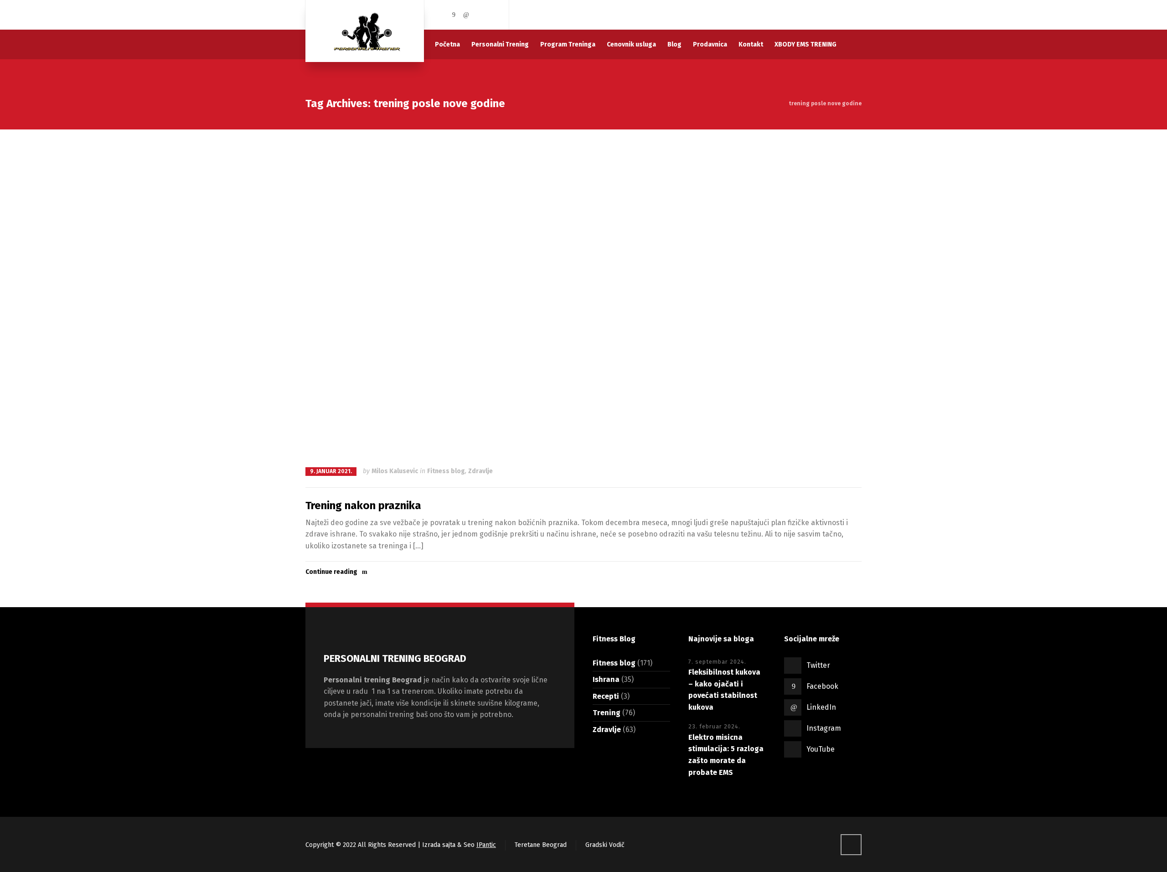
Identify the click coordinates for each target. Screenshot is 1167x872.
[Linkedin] (466, 15)
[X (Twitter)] (441, 15)
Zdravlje (480, 471)
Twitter (818, 665)
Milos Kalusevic (395, 471)
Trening (606, 712)
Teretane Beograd (541, 845)
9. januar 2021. (331, 471)
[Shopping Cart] (856, 14)
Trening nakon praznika (363, 505)
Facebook (822, 686)
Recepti (606, 696)
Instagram (823, 728)
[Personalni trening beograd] (365, 31)
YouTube (820, 749)
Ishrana (606, 679)
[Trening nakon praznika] (583, 297)
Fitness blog (446, 471)
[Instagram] (479, 15)
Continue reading (331, 572)
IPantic (486, 845)
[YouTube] (491, 15)
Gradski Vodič (605, 845)
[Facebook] (454, 15)
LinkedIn (821, 707)
